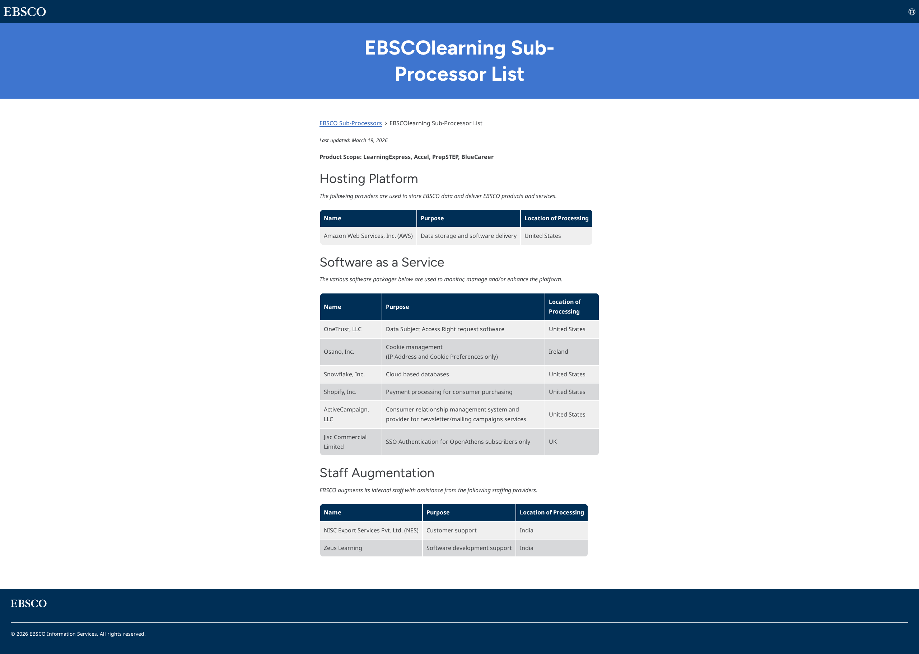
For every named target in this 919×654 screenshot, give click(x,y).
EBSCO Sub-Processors (350, 123)
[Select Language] (911, 13)
